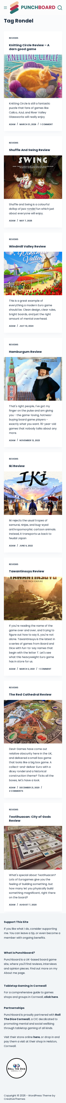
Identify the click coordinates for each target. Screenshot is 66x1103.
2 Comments (16, 791)
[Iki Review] (33, 493)
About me (10, 973)
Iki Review (17, 466)
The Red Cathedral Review (30, 694)
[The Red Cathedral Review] (33, 721)
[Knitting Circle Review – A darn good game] (33, 76)
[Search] (60, 7)
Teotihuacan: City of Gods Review (30, 819)
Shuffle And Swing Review (29, 150)
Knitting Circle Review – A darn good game (29, 47)
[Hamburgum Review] (33, 379)
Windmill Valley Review (27, 246)
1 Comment (46, 124)
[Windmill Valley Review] (33, 273)
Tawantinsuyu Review (26, 571)
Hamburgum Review (25, 352)
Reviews (13, 38)
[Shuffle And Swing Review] (33, 177)
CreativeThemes (14, 1099)
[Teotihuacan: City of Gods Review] (33, 847)
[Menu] (5, 7)
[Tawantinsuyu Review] (33, 598)
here (36, 1037)
